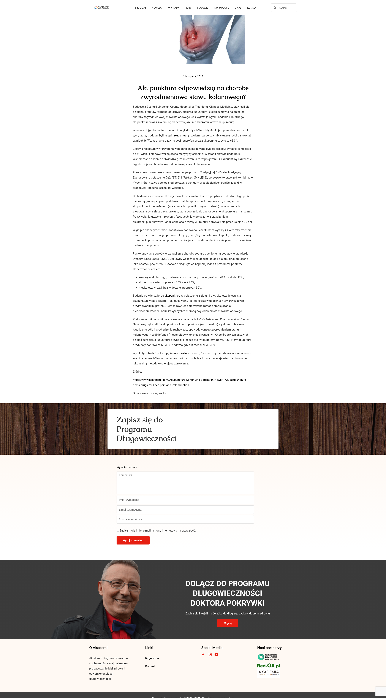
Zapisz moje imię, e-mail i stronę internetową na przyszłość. (158, 530)
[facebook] (203, 654)
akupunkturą (181, 135)
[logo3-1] (268, 665)
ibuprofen (203, 122)
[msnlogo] (268, 654)
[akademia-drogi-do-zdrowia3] (268, 669)
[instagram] (210, 654)
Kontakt (150, 666)
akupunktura (172, 295)
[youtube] (216, 654)
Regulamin (152, 658)
